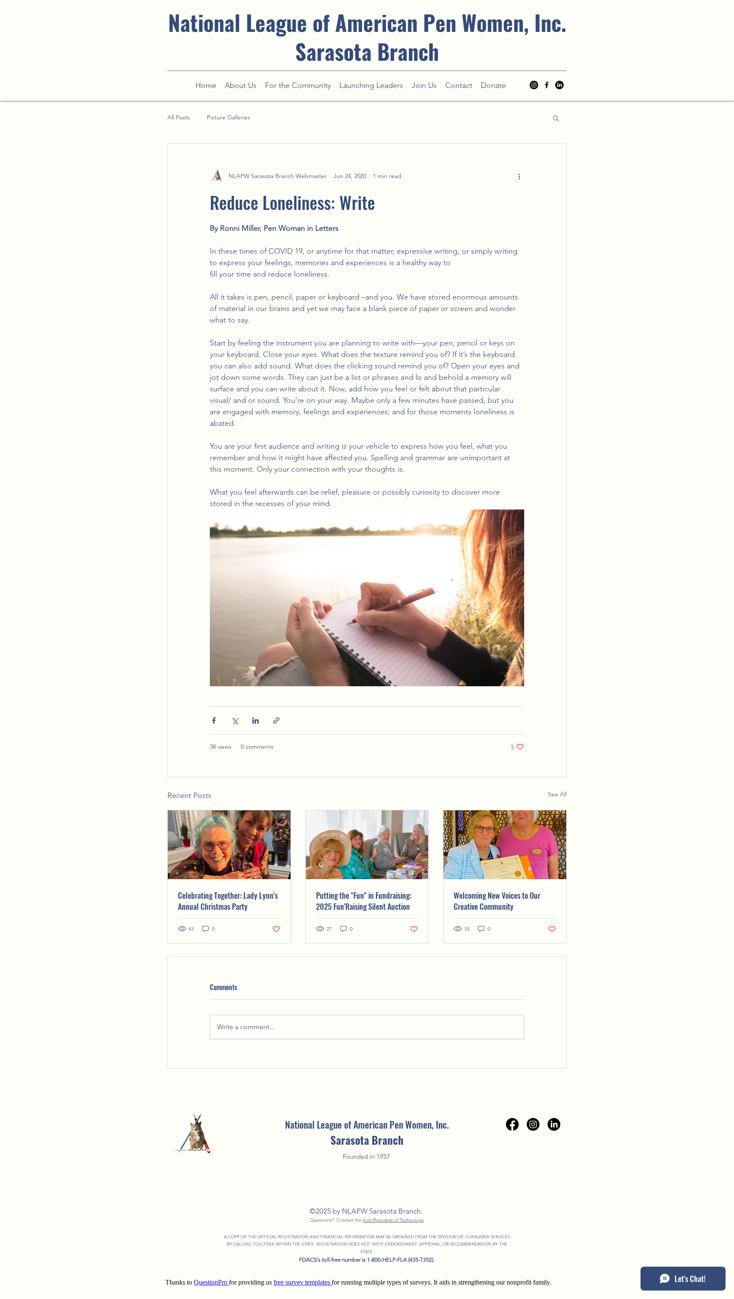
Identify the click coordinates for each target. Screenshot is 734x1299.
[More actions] (519, 176)
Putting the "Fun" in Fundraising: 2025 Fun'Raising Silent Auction (363, 901)
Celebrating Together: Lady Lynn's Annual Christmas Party (228, 901)
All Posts (178, 117)
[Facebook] (512, 1124)
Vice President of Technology (393, 1220)
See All (557, 794)
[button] (298, 85)
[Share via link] (276, 720)
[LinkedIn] (559, 85)
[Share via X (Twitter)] (235, 720)
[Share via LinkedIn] (255, 720)
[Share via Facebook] (214, 720)
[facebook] (546, 85)
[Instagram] (534, 85)
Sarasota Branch (367, 51)
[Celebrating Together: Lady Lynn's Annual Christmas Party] (229, 844)
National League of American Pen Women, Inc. (367, 22)
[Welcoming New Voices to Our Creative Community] (504, 844)
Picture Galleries (228, 117)
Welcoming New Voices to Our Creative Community (497, 901)
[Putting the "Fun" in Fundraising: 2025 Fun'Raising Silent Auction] (367, 844)
